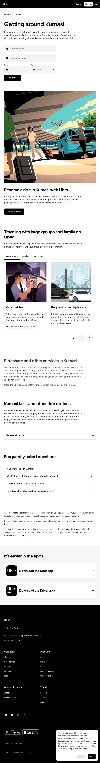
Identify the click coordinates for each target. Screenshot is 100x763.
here (85, 749)
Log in (79, 4)
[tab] (47, 256)
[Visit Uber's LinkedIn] (6, 715)
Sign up (88, 4)
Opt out (81, 756)
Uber (6, 4)
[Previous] (82, 338)
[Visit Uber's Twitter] (24, 715)
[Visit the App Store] (30, 732)
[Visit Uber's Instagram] (18, 715)
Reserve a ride (14, 211)
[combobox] (10, 48)
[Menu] (96, 4)
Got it (91, 756)
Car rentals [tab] (38, 256)
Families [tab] (25, 256)
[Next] (89, 338)
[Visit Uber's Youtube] (12, 715)
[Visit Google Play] (13, 732)
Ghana (7, 14)
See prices (12, 78)
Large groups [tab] (12, 256)
